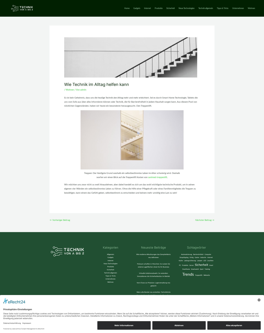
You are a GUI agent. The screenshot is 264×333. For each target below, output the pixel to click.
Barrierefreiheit (198, 254)
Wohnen (251, 8)
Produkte (159, 8)
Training (207, 269)
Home (127, 8)
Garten (197, 257)
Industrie (203, 257)
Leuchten (210, 260)
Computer (208, 254)
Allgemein (110, 254)
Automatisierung (186, 254)
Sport (202, 269)
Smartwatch (195, 269)
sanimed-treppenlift (157, 177)
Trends (188, 274)
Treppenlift (198, 275)
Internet (147, 8)
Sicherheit (170, 8)
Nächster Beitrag (204, 220)
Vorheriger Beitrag (60, 220)
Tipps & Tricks (222, 8)
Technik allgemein (205, 8)
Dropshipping (184, 257)
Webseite (207, 275)
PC (180, 265)
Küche (181, 260)
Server (191, 265)
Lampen (199, 260)
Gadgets (136, 8)
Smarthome (186, 269)
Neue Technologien (187, 8)
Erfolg (192, 257)
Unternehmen (238, 8)
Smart (211, 265)
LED (204, 260)
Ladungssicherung (190, 260)
